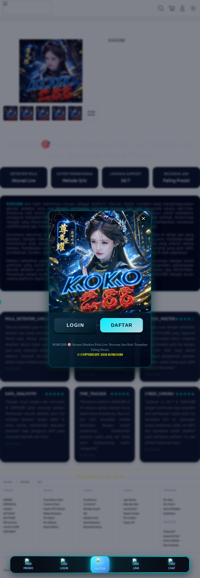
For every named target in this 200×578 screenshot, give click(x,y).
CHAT (171, 568)
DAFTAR (121, 325)
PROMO (28, 568)
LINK (136, 568)
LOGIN (75, 325)
